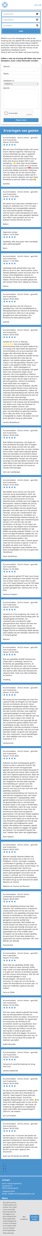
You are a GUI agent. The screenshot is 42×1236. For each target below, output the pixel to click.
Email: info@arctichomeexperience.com (18, 1193)
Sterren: (6, 66)
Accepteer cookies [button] (34, 1218)
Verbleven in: (8, 80)
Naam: (6, 73)
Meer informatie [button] (8, 1233)
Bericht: (6, 88)
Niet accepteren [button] (24, 1218)
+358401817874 (8, 1191)
